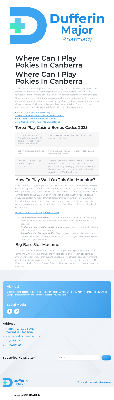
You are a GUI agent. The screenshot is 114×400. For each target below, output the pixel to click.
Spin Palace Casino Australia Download (35, 118)
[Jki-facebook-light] (9, 311)
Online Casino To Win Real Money (32, 112)
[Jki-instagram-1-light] (16, 311)
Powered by (26, 395)
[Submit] (106, 357)
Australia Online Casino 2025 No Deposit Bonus (39, 115)
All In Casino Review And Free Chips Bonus (37, 122)
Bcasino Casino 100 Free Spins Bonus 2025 (37, 212)
